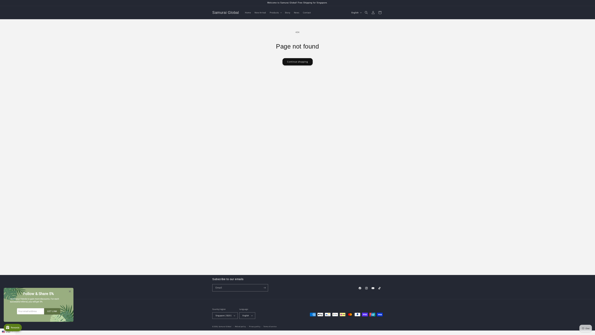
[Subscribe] (264, 287)
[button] (275, 12)
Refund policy (240, 326)
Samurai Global (225, 326)
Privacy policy (254, 326)
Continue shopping (297, 61)
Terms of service (269, 326)
